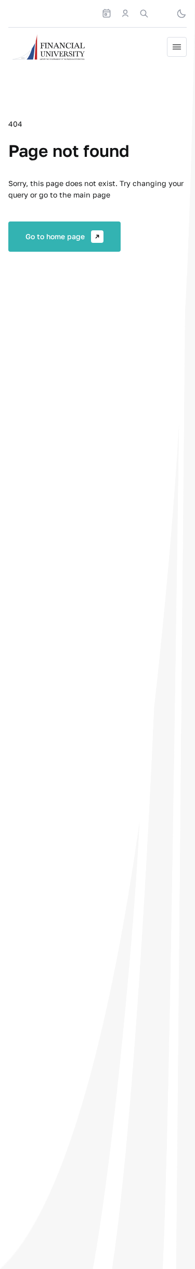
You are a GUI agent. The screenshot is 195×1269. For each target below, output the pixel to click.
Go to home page (55, 236)
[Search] (144, 13)
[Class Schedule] (106, 13)
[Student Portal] (125, 13)
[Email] (163, 13)
